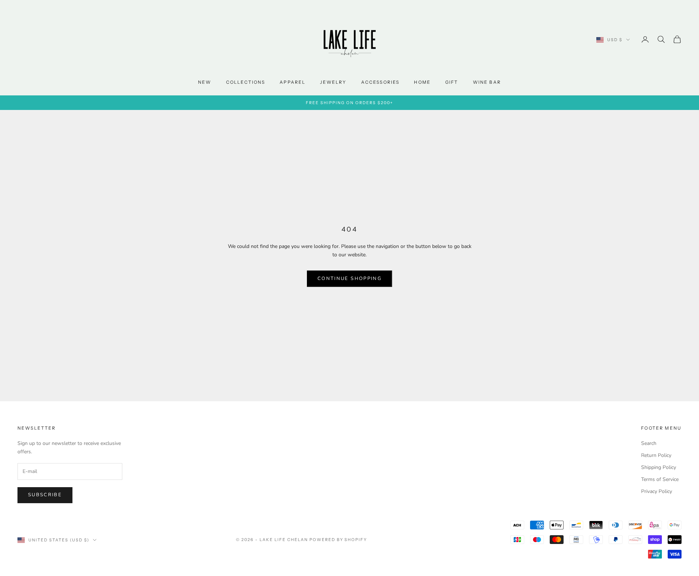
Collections (245, 82)
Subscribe (45, 495)
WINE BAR (487, 82)
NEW (204, 82)
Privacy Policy (656, 491)
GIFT (451, 82)
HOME (422, 82)
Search (648, 443)
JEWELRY (333, 82)
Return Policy (656, 455)
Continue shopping (349, 278)
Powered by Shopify (338, 539)
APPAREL (292, 82)
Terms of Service (660, 479)
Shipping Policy (658, 467)
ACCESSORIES (380, 82)
